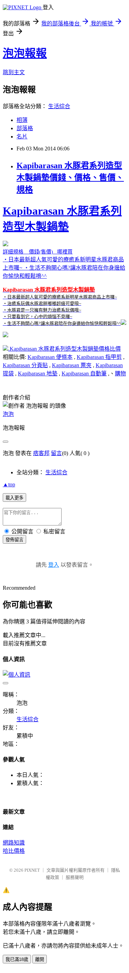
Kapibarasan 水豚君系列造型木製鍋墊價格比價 (65, 349)
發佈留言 (14, 539)
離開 (39, 959)
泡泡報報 (25, 53)
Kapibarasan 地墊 (37, 373)
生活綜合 (59, 106)
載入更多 (14, 497)
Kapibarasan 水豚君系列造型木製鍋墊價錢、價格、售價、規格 (70, 177)
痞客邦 (41, 453)
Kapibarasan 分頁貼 (25, 365)
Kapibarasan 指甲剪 (99, 357)
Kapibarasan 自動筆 (84, 373)
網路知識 (14, 843)
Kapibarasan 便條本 (50, 357)
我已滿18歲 (17, 959)
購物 (120, 373)
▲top (9, 484)
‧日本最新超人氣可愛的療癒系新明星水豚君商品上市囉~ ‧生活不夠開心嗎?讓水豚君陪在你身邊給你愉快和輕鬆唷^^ (64, 265)
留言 (56, 453)
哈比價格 (14, 851)
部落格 (25, 128)
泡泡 (8, 414)
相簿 (22, 120)
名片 (22, 136)
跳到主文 (14, 72)
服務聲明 (75, 877)
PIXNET (32, 870)
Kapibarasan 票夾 (72, 365)
